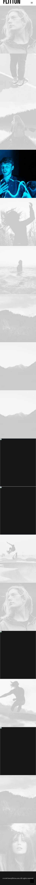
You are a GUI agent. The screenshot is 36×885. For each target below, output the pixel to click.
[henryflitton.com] (11, 3)
